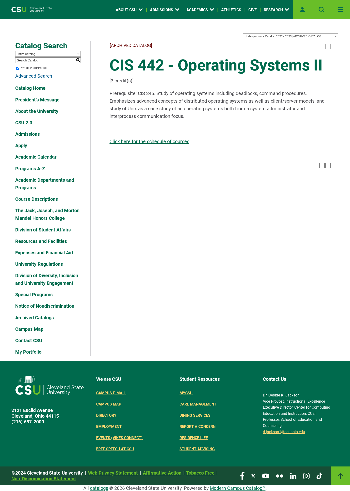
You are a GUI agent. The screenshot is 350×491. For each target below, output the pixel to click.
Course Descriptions (36, 199)
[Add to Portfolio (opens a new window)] (309, 46)
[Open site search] (321, 9)
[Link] (340, 475)
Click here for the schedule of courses (149, 141)
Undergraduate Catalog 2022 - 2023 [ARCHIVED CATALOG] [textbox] (283, 36)
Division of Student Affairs (43, 230)
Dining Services (195, 415)
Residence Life (194, 438)
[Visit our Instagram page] (306, 475)
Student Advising (197, 449)
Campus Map (29, 329)
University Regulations (39, 264)
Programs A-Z (30, 168)
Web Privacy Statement (113, 473)
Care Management (198, 404)
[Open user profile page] (302, 9)
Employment (109, 426)
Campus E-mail (111, 393)
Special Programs (34, 294)
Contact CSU (28, 340)
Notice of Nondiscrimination (44, 306)
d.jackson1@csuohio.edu (284, 432)
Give (252, 10)
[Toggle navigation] (340, 9)
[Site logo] (31, 9)
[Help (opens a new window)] (327, 46)
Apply (21, 145)
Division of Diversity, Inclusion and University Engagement (46, 279)
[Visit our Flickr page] (279, 475)
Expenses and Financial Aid (44, 253)
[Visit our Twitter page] (253, 475)
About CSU (126, 10)
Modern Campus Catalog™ (237, 488)
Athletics (231, 10)
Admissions (161, 10)
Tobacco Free (200, 473)
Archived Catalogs (34, 318)
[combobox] (290, 36)
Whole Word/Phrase (34, 68)
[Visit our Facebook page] (242, 475)
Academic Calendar (35, 157)
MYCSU (186, 393)
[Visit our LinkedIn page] (293, 475)
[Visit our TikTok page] (319, 475)
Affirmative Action (162, 473)
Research (273, 10)
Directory (106, 415)
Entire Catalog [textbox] (26, 54)
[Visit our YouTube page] (265, 475)
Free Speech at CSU (115, 449)
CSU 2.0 (23, 122)
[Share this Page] (315, 46)
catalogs (99, 488)
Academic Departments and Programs (44, 183)
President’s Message (37, 100)
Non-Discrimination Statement (43, 478)
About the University (36, 111)
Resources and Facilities (41, 241)
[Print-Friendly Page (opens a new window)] (321, 46)
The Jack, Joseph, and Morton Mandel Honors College (47, 214)
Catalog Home (30, 88)
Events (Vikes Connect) (119, 438)
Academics (197, 10)
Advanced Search (33, 76)
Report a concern (197, 426)
